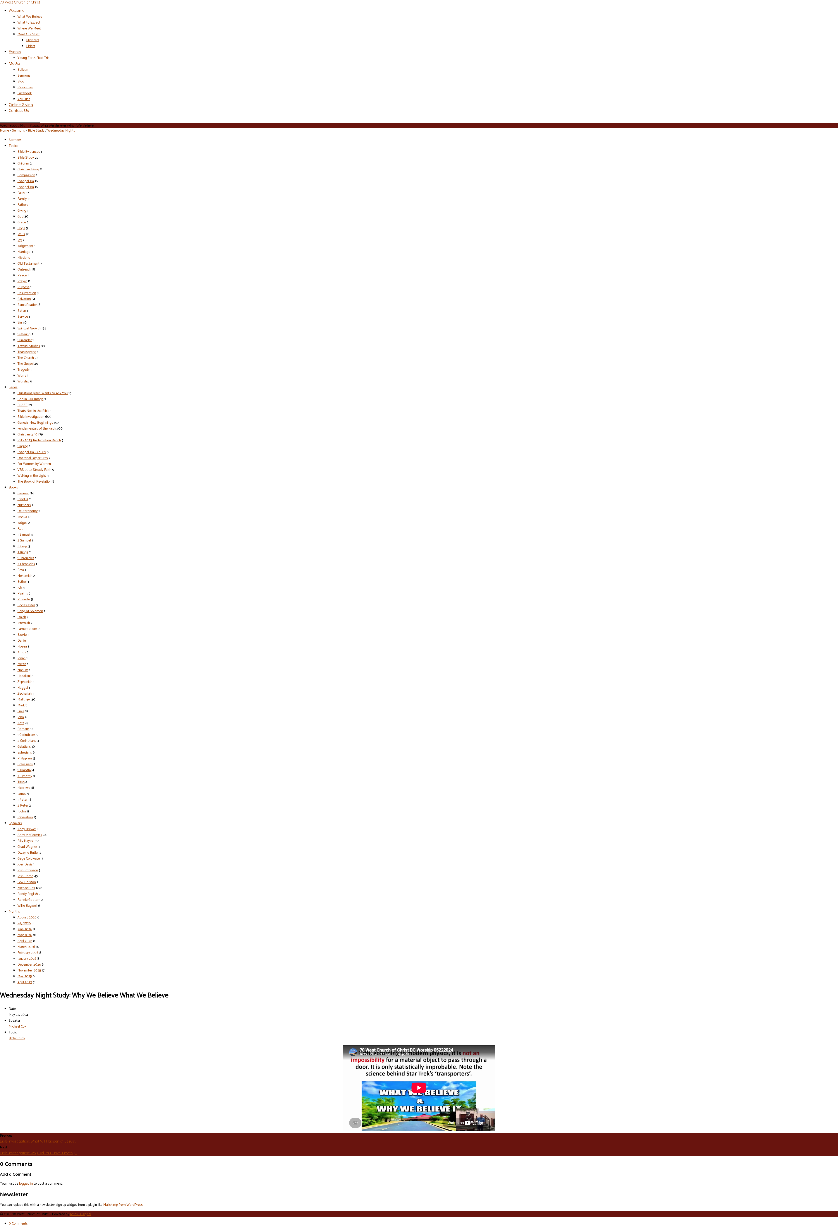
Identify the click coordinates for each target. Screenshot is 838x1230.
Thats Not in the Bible (33, 411)
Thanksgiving (26, 352)
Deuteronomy (27, 511)
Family (22, 199)
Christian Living (28, 169)
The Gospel (25, 364)
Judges (22, 523)
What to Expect (28, 23)
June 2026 (24, 929)
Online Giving (21, 105)
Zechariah (24, 694)
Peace (22, 275)
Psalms (22, 593)
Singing (22, 446)
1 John (21, 811)
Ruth (20, 529)
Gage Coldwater (29, 859)
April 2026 (24, 941)
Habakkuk (24, 676)
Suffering (24, 334)
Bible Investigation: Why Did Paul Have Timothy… (38, 1153)
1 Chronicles (25, 558)
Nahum (22, 670)
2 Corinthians (26, 741)
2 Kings (22, 552)
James (21, 794)
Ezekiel (22, 635)
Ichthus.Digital (80, 1214)
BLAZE (22, 405)
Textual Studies (28, 346)
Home (4, 131)
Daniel (21, 641)
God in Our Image (30, 399)
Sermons (23, 76)
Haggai (22, 688)
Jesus (21, 234)
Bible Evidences (28, 152)
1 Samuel (23, 535)
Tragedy (23, 370)
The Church (25, 358)
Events (15, 52)
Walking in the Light (31, 476)
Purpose (23, 287)
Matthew (24, 699)
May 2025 (24, 976)
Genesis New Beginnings (35, 423)
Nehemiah (24, 576)
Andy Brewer (26, 829)
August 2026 (26, 917)
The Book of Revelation (34, 482)
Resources (25, 87)
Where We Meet (29, 28)
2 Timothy (24, 776)
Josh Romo (25, 876)
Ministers (32, 40)
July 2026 (24, 923)
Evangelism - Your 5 (31, 452)
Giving (21, 211)
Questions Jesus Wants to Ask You (42, 393)
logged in (26, 1184)
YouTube (23, 99)
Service (22, 317)
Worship (23, 381)
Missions (23, 258)
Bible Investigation (30, 417)
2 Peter (22, 806)
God (20, 216)
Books (13, 487)
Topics (13, 146)
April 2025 (24, 982)
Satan (21, 311)
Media (14, 64)
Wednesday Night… (61, 131)
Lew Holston (26, 882)
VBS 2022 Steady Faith (34, 470)
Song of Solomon (30, 611)
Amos (21, 652)
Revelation (25, 817)
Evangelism (25, 181)
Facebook (24, 93)
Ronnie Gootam (28, 900)
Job (19, 588)
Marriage (23, 252)
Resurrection (26, 293)
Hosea (22, 646)
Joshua (22, 517)
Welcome (16, 11)
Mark (21, 705)
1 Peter (22, 800)
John (20, 717)
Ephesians (24, 752)
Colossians (25, 764)
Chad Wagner (27, 847)
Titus (21, 782)
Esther (22, 582)
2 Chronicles (26, 564)
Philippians (25, 758)
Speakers (15, 823)
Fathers (22, 205)
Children (23, 163)
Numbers (24, 505)
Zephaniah (24, 682)
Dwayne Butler (28, 853)
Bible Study (36, 131)
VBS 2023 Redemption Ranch (39, 440)
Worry (21, 376)
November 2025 (29, 970)
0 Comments (18, 1224)
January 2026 (26, 959)
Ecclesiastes (26, 605)
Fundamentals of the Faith (36, 429)
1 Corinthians (26, 735)
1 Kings (22, 546)
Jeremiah (23, 623)
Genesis (23, 493)
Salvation (24, 299)
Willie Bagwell (27, 906)
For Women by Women (34, 464)
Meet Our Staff (28, 34)
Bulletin (22, 70)
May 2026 (24, 935)
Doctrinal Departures (32, 458)
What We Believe (29, 17)
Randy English (27, 894)
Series (13, 387)
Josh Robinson (27, 870)
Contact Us (19, 111)
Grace (21, 222)
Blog (20, 81)
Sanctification (27, 305)
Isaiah (21, 617)
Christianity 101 (28, 434)
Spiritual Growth (29, 328)
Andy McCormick (29, 835)
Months (14, 912)
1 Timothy (24, 770)
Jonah (21, 658)
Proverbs (23, 599)
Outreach (24, 269)
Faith (21, 193)
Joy (19, 240)
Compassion (26, 175)
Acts (20, 723)
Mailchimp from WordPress (123, 1205)
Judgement (25, 246)
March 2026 (26, 947)
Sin (19, 322)
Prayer (22, 281)
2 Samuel (24, 540)
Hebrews (23, 788)
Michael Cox (26, 888)
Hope (21, 228)
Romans (23, 729)
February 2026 (27, 953)
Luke (20, 711)
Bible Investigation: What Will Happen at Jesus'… (38, 1141)
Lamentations (27, 629)
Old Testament (28, 264)
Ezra (20, 570)
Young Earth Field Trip (33, 58)
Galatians (24, 747)
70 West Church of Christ (20, 2)
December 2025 (29, 965)
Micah (21, 664)
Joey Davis (24, 864)
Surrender (24, 340)
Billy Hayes (25, 841)
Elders (30, 46)
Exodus (22, 499)
